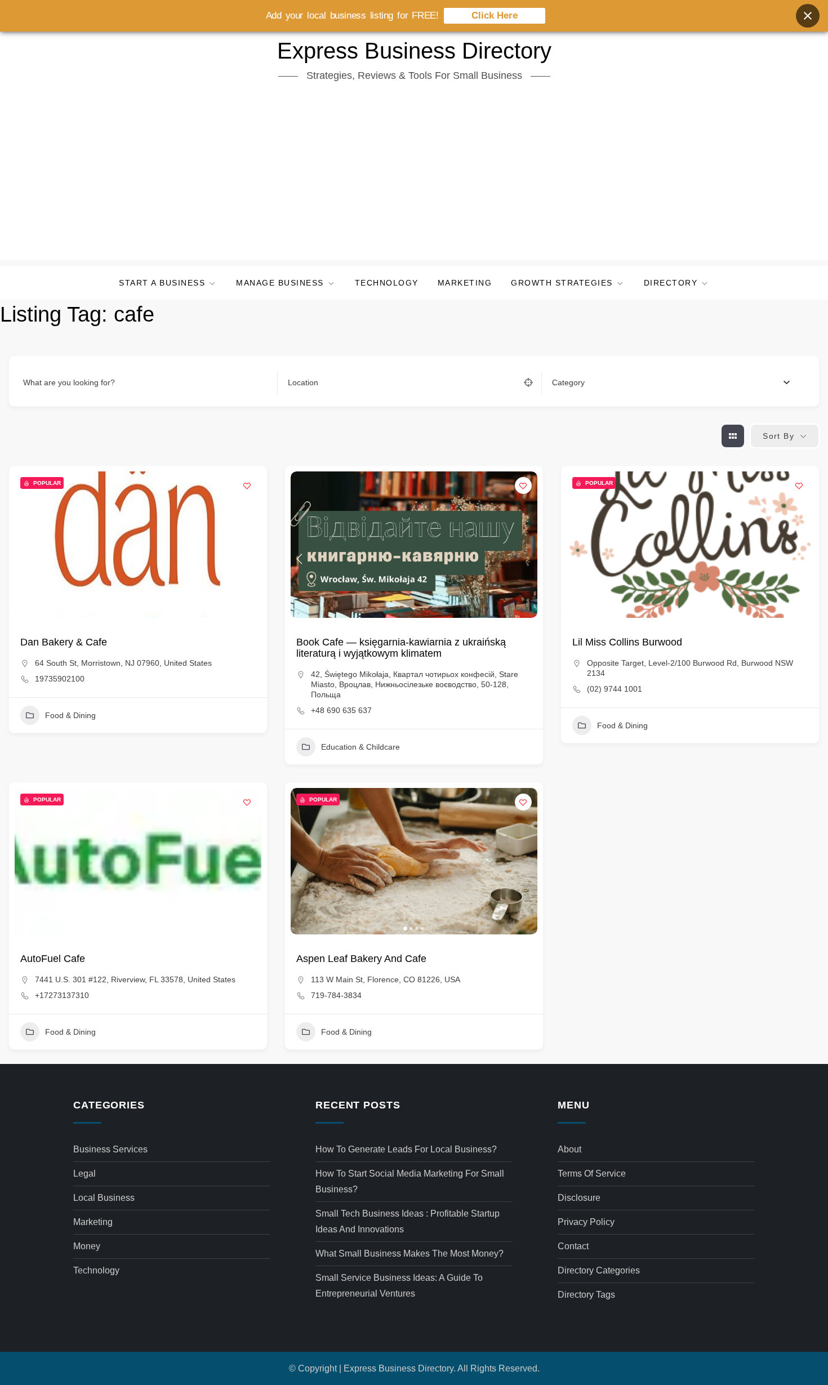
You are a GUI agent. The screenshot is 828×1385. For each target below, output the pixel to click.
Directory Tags (586, 1294)
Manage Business (280, 282)
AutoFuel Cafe (52, 958)
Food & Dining (70, 715)
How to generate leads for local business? (406, 1149)
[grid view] (733, 436)
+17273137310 (62, 995)
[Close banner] (808, 16)
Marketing (465, 282)
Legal (84, 1173)
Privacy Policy (586, 1222)
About (569, 1149)
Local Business (104, 1198)
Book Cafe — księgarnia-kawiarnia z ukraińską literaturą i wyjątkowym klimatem (401, 647)
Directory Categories (599, 1270)
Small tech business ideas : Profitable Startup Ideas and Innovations (407, 1221)
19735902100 (59, 678)
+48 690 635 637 (341, 710)
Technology (387, 282)
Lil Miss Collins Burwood (627, 642)
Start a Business (162, 282)
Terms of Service (592, 1173)
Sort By (778, 435)
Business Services (110, 1149)
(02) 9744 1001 (614, 688)
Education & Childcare (360, 746)
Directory (671, 282)
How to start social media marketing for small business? (409, 1181)
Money (86, 1246)
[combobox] (671, 382)
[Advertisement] (414, 176)
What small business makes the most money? (409, 1253)
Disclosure (579, 1198)
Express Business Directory (414, 50)
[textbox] (568, 382)
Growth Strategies (562, 282)
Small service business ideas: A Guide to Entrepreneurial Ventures (399, 1285)
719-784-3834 (336, 995)
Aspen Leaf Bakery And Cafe (361, 958)
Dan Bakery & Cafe (63, 642)
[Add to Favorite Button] (247, 485)
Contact (573, 1246)
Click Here (494, 15)
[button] (28, 544)
